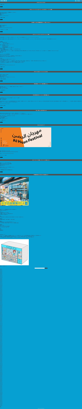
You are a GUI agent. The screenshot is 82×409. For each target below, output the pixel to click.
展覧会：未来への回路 (2, 105)
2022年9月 (1, 306)
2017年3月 (1, 361)
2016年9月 (1, 366)
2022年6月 (1, 309)
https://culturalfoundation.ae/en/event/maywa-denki (8, 153)
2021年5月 (1, 319)
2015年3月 (1, 380)
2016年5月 (1, 369)
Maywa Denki (43, 408)
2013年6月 (1, 396)
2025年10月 (1, 277)
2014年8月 (1, 386)
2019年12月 (1, 333)
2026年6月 (1, 270)
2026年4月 (1, 272)
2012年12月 (1, 401)
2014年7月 (1, 387)
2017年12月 (1, 353)
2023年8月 (1, 297)
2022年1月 (1, 313)
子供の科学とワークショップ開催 (4, 29)
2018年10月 (1, 345)
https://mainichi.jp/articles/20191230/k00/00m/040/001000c (6, 27)
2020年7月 (1, 327)
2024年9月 (1, 286)
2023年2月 (1, 302)
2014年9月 (1, 385)
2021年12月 (1, 314)
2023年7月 (1, 298)
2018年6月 (1, 348)
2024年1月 (1, 293)
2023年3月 (1, 301)
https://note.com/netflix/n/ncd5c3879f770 (4, 15)
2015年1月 (1, 382)
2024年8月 (1, 287)
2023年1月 (1, 303)
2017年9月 (1, 356)
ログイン (1, 407)
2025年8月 (1, 278)
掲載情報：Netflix (2, 4)
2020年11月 (1, 324)
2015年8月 (1, 376)
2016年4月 (1, 370)
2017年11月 (1, 354)
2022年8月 (1, 307)
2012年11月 (1, 402)
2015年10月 (1, 374)
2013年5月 (1, 397)
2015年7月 (1, 377)
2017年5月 (1, 359)
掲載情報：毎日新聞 (2, 17)
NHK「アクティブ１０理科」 (3, 155)
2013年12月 (1, 392)
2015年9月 (1, 375)
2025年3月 (1, 281)
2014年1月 (1, 391)
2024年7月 (1, 288)
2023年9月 (1, 296)
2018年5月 (1, 349)
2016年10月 (1, 365)
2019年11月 (1, 334)
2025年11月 (1, 276)
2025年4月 (1, 280)
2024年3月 (1, 291)
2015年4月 (1, 379)
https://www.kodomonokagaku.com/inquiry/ (4, 55)
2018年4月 (1, 350)
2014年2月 (1, 390)
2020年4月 (1, 330)
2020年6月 (1, 328)
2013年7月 (1, 395)
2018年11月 (1, 344)
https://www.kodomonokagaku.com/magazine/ (5, 103)
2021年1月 (1, 322)
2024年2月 (1, 292)
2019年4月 (1, 340)
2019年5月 (1, 339)
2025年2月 (1, 282)
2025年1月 (1, 283)
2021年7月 (1, 317)
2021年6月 (1, 318)
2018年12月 (1, 343)
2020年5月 (1, 329)
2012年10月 (1, 403)
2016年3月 (1, 371)
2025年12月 (1, 275)
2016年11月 (1, 364)
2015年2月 (1, 381)
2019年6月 (1, 338)
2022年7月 (1, 308)
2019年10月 (1, 335)
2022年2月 (1, 312)
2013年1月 (1, 400)
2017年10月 (1, 355)
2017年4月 (1, 360)
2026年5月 (1, 271)
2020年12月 (1, 323)
